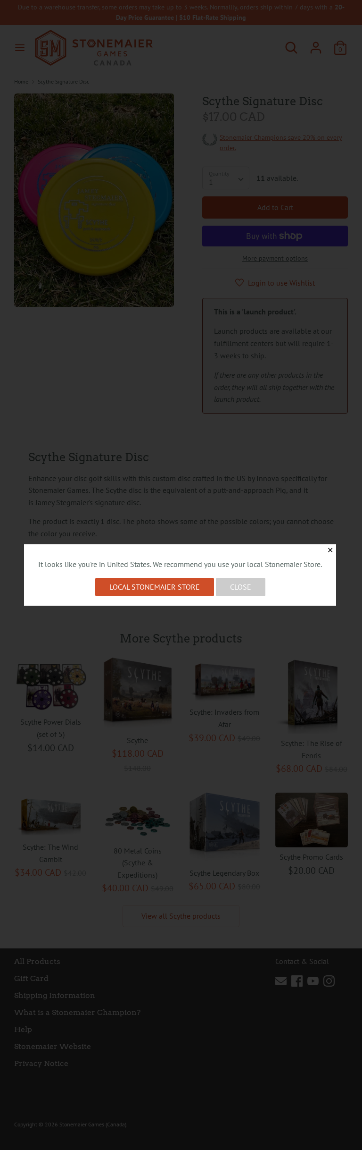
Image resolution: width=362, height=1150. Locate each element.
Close (240, 587)
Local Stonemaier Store (154, 587)
